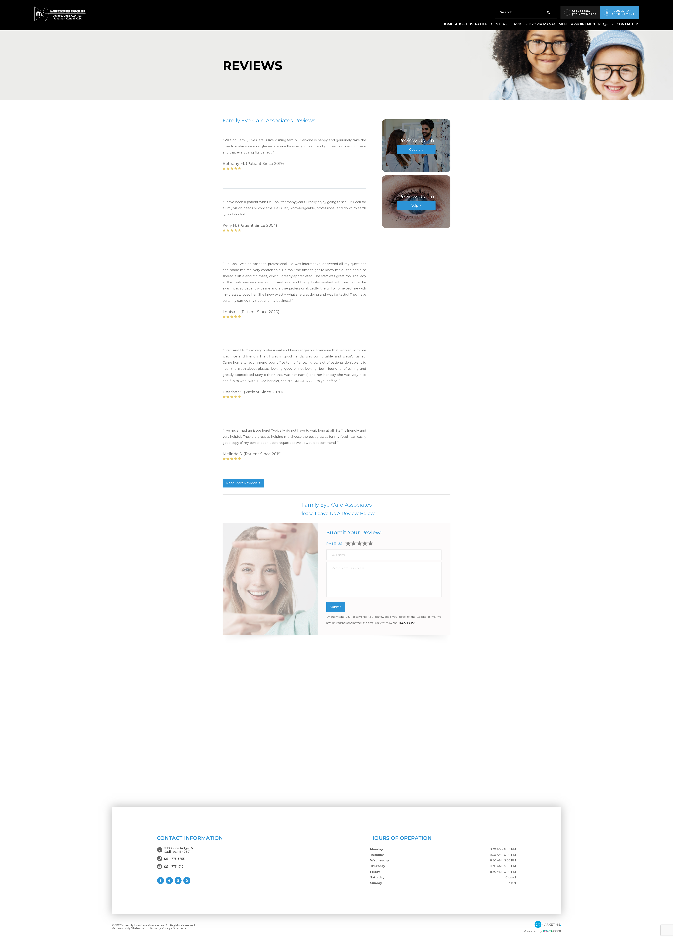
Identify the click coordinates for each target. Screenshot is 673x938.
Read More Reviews (241, 483)
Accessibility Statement (130, 928)
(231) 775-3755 (584, 14)
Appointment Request (593, 24)
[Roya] (552, 931)
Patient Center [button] (490, 24)
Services (518, 24)
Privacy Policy (405, 623)
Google (414, 149)
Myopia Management (548, 24)
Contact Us (628, 24)
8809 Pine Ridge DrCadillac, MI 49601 (178, 849)
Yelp (415, 205)
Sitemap (179, 928)
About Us (464, 24)
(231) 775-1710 (173, 866)
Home (447, 24)
